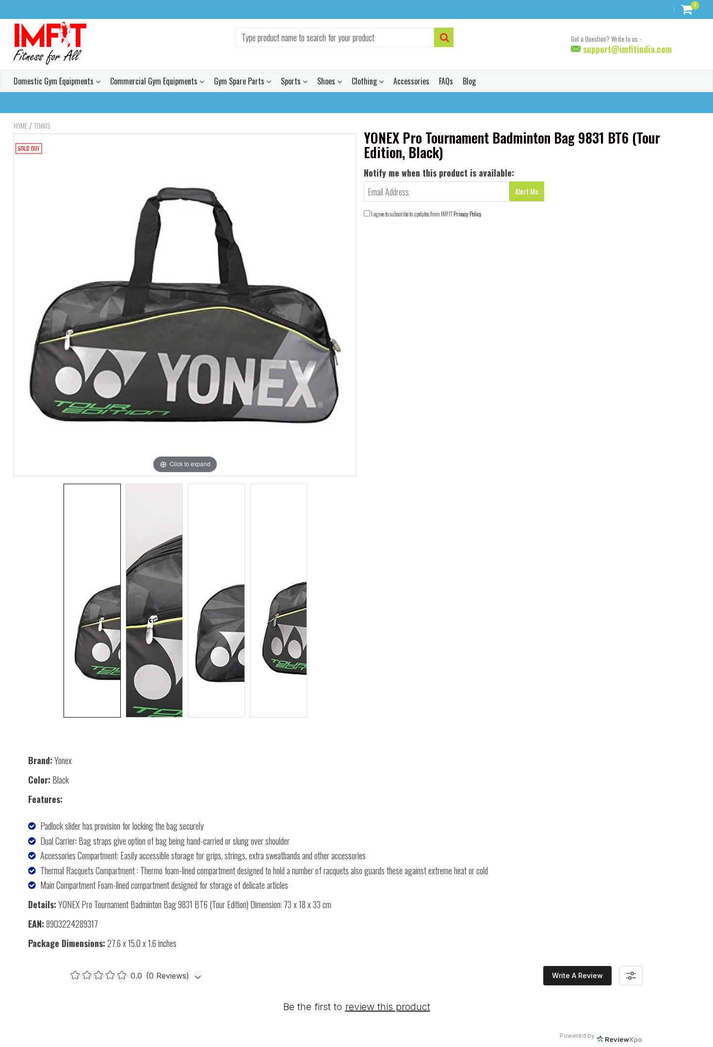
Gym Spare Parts (240, 81)
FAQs (446, 81)
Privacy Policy (468, 214)
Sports (292, 81)
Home (20, 126)
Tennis (42, 126)
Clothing (365, 81)
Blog (469, 81)
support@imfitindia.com (626, 49)
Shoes (327, 81)
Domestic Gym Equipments (55, 81)
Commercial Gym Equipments (154, 81)
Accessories (411, 81)
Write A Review (577, 975)
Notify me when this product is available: (439, 172)
